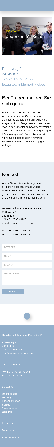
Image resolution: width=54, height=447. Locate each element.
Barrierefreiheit (11, 437)
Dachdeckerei (10, 393)
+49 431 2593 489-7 (18, 79)
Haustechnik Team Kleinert (27, 5)
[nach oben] (27, 316)
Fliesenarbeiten (11, 401)
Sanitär (6, 404)
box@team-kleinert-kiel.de (23, 84)
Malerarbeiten (10, 408)
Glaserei (7, 412)
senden (10, 291)
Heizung (7, 397)
